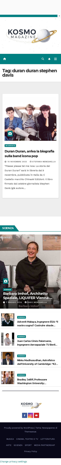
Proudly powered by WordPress (19, 428)
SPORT (28, 445)
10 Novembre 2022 (18, 162)
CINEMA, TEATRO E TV (27, 439)
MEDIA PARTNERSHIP (44, 445)
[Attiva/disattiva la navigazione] (55, 59)
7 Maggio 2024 (14, 302)
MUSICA (10, 439)
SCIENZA (7, 289)
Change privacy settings (13, 461)
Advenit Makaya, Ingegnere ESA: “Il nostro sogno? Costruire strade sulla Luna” (37, 325)
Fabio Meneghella (37, 302)
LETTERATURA (47, 439)
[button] (43, 59)
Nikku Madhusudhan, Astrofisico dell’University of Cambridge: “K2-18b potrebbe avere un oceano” (37, 364)
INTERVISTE (10, 145)
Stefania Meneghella (44, 162)
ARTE (8, 445)
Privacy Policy (30, 451)
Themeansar (30, 432)
